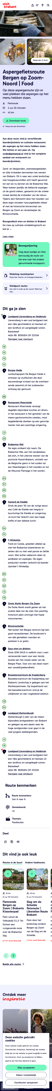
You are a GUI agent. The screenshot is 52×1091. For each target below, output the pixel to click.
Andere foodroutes (35, 862)
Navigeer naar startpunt (20, 339)
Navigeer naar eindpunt (20, 773)
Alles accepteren (26, 1067)
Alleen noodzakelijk (26, 1075)
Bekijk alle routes (12, 964)
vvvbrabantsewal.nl (13, 153)
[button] (6, 11)
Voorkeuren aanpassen (26, 1082)
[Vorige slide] (6, 956)
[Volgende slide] (13, 956)
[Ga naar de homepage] (11, 5)
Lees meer (8, 236)
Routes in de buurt (12, 862)
